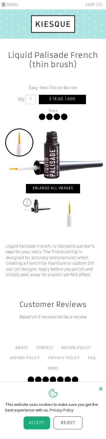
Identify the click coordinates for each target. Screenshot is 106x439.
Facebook (38, 379)
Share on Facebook (42, 117)
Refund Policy (25, 358)
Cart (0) (94, 5)
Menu (12, 5)
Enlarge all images (53, 188)
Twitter (31, 379)
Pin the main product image (57, 117)
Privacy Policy (64, 358)
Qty (21, 99)
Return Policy (76, 348)
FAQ (92, 358)
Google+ (67, 379)
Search (75, 379)
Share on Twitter (49, 117)
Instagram (53, 379)
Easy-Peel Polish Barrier (53, 87)
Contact (45, 348)
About (21, 348)
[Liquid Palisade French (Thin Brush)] (53, 153)
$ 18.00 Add (62, 99)
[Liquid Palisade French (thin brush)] (69, 212)
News (53, 368)
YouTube (45, 379)
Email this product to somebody (64, 117)
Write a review (72, 317)
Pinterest (60, 379)
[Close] (101, 389)
